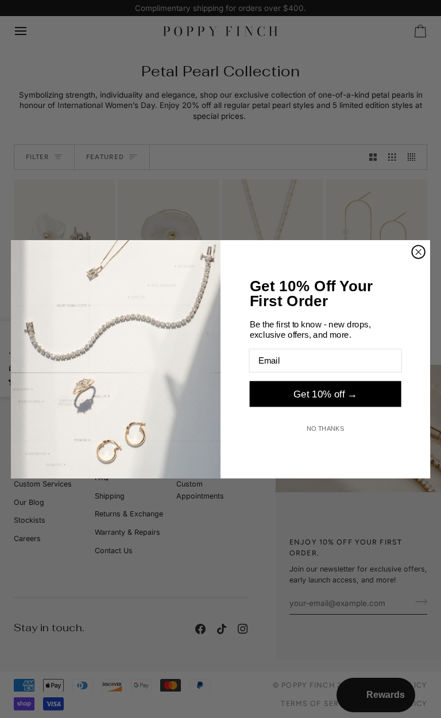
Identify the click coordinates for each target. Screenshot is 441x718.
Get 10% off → (325, 393)
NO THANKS (326, 428)
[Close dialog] (418, 251)
